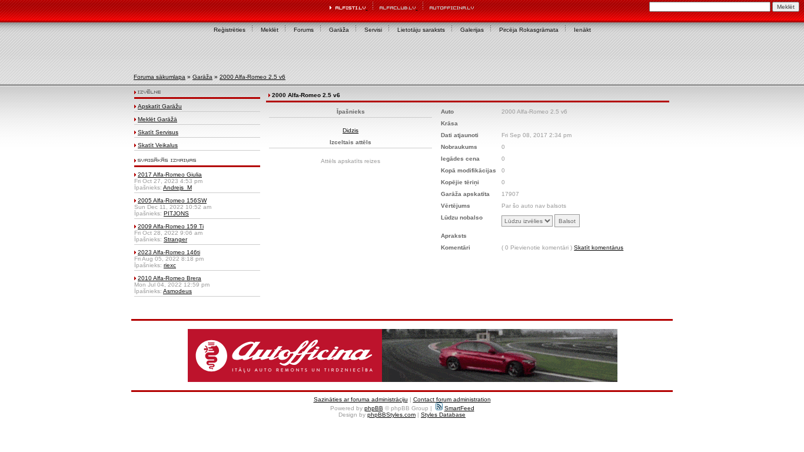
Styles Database (443, 414)
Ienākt (582, 29)
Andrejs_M (177, 187)
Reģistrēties (229, 29)
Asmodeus (177, 291)
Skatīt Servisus (158, 132)
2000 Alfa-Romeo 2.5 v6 (252, 77)
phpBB (373, 408)
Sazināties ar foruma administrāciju (361, 399)
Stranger (175, 239)
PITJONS (176, 213)
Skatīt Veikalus (158, 145)
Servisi (373, 29)
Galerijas (472, 29)
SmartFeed (459, 408)
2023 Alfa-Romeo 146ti (169, 252)
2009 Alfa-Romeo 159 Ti (171, 226)
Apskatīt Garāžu (160, 106)
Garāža (339, 29)
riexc (170, 265)
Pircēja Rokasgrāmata (529, 29)
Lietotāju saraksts (421, 29)
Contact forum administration (452, 399)
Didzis (350, 130)
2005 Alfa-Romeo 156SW (172, 200)
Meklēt (269, 29)
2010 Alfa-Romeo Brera (169, 278)
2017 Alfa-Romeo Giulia (170, 174)
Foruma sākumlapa (159, 77)
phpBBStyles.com (391, 414)
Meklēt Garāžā (157, 119)
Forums (304, 29)
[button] (402, 355)
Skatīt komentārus (598, 247)
